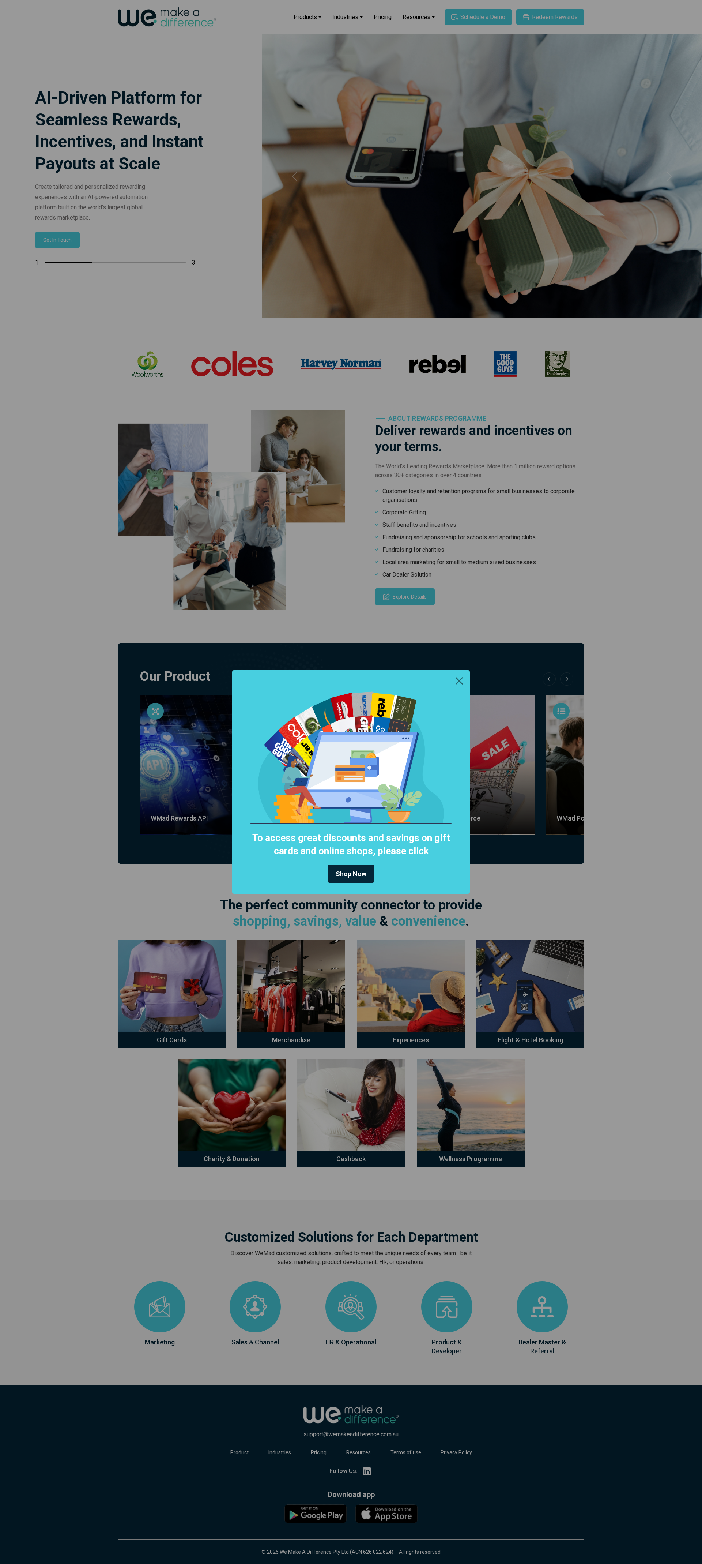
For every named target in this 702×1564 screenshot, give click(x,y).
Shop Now (351, 874)
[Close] (459, 681)
